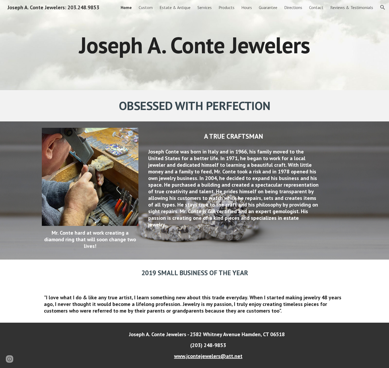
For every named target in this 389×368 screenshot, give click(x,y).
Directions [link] (293, 7)
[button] (382, 7)
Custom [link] (146, 7)
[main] (194, 45)
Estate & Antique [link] (175, 7)
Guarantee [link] (268, 7)
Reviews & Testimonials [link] (351, 7)
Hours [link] (246, 7)
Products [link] (226, 7)
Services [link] (204, 7)
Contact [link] (316, 7)
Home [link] (126, 7)
